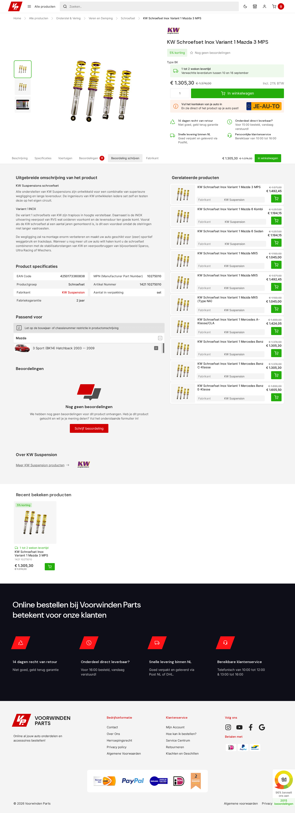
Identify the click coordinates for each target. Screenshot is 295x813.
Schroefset (128, 18)
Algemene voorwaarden (241, 803)
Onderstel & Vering (68, 18)
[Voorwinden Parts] (15, 6)
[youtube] (239, 727)
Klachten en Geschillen (182, 753)
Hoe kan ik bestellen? (181, 734)
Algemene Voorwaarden (124, 753)
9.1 (283, 779)
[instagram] (228, 727)
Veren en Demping (101, 18)
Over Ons (113, 734)
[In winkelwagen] (276, 199)
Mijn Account (175, 727)
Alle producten (38, 18)
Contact (112, 727)
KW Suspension (73, 292)
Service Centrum (178, 740)
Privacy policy (116, 747)
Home (17, 18)
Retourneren (175, 747)
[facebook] (250, 727)
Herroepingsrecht (119, 740)
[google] (262, 727)
